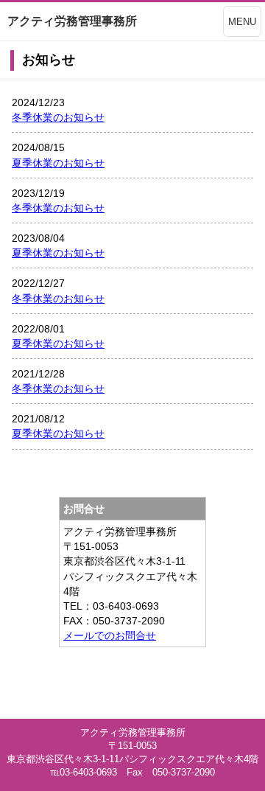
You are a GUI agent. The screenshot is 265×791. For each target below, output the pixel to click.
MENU (242, 21)
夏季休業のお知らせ (58, 163)
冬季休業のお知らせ (58, 117)
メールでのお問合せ (109, 635)
